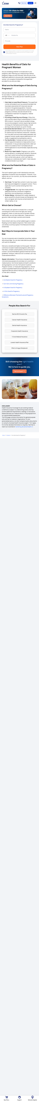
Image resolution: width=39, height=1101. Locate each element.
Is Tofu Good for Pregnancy (12, 291)
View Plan (19, 47)
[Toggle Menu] (35, 3)
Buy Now (30, 3)
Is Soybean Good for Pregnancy (13, 287)
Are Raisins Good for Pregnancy (13, 280)
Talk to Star (24, 3)
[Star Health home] (5, 3)
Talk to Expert (18, 371)
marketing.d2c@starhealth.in (24, 427)
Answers (8, 435)
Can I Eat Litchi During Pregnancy (13, 284)
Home (3, 435)
